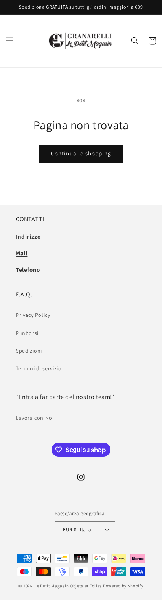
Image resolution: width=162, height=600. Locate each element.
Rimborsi (27, 333)
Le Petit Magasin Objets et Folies (68, 586)
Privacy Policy (33, 314)
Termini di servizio (38, 368)
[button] (9, 40)
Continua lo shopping (81, 153)
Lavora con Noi (34, 417)
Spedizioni (29, 350)
